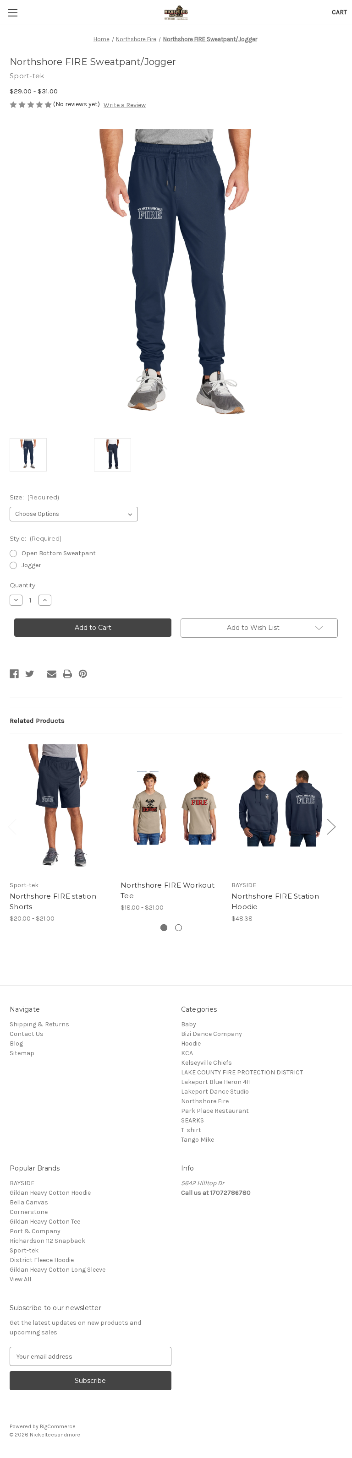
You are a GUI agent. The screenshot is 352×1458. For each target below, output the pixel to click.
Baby (188, 1024)
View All (20, 1279)
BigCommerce (58, 1426)
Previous (12, 826)
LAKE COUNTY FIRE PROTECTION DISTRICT (242, 1072)
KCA (187, 1053)
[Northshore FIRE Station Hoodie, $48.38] (282, 809)
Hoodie (191, 1043)
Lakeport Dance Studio (215, 1091)
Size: (34, 497)
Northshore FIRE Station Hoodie (275, 901)
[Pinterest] (83, 673)
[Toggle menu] (12, 12)
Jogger (31, 565)
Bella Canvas (29, 1202)
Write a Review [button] (125, 105)
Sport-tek (24, 1250)
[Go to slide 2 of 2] (178, 927)
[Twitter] (29, 673)
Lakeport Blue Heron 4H (216, 1082)
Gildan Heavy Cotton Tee (45, 1221)
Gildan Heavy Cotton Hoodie (50, 1193)
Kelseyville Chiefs (206, 1063)
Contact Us (27, 1034)
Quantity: (23, 585)
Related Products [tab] (37, 720)
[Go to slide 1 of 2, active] (163, 927)
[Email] (51, 673)
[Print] (67, 673)
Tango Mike (197, 1140)
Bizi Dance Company (211, 1034)
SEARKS (192, 1120)
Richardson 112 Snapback (47, 1241)
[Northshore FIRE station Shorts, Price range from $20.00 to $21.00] (60, 809)
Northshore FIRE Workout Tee (167, 890)
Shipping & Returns (39, 1024)
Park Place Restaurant (215, 1111)
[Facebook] (14, 673)
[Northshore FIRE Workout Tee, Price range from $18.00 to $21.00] (171, 809)
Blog (16, 1043)
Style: (35, 538)
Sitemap (22, 1053)
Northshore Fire (205, 1101)
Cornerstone (29, 1212)
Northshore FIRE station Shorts (53, 901)
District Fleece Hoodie (42, 1260)
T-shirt (191, 1130)
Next (331, 826)
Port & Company (35, 1231)
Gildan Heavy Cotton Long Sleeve (57, 1270)
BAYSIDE (22, 1183)
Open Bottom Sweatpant (59, 553)
